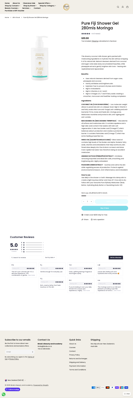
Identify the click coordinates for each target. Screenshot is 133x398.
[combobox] (50, 257)
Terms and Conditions (77, 370)
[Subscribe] (32, 352)
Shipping (95, 41)
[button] (90, 34)
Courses (72, 347)
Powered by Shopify (40, 385)
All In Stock (16, 17)
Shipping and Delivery (77, 362)
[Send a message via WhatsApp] (3, 394)
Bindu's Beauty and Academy (22, 385)
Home (7, 17)
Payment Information (77, 366)
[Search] (118, 7)
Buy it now (105, 208)
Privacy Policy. (14, 359)
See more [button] (31, 275)
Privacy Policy (74, 355)
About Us (72, 344)
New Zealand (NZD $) (16, 380)
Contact (72, 351)
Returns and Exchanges (78, 358)
